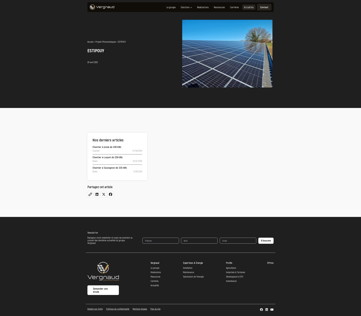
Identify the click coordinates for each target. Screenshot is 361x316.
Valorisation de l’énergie (193, 276)
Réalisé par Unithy (95, 309)
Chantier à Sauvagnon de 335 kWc (110, 167)
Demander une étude (100, 290)
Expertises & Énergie (193, 262)
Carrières (234, 7)
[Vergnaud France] (102, 7)
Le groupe (171, 7)
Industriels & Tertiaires (235, 272)
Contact (264, 7)
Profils (229, 262)
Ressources (219, 7)
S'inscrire (266, 241)
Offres (270, 262)
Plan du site (155, 309)
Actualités (249, 7)
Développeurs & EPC (234, 276)
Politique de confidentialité (117, 309)
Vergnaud (155, 262)
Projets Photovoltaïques (105, 42)
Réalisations (203, 7)
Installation (187, 267)
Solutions (185, 7)
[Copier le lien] (90, 194)
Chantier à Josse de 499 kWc (107, 146)
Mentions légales (140, 309)
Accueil (90, 42)
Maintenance (188, 272)
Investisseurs (231, 281)
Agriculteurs (231, 267)
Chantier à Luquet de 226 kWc (108, 157)
